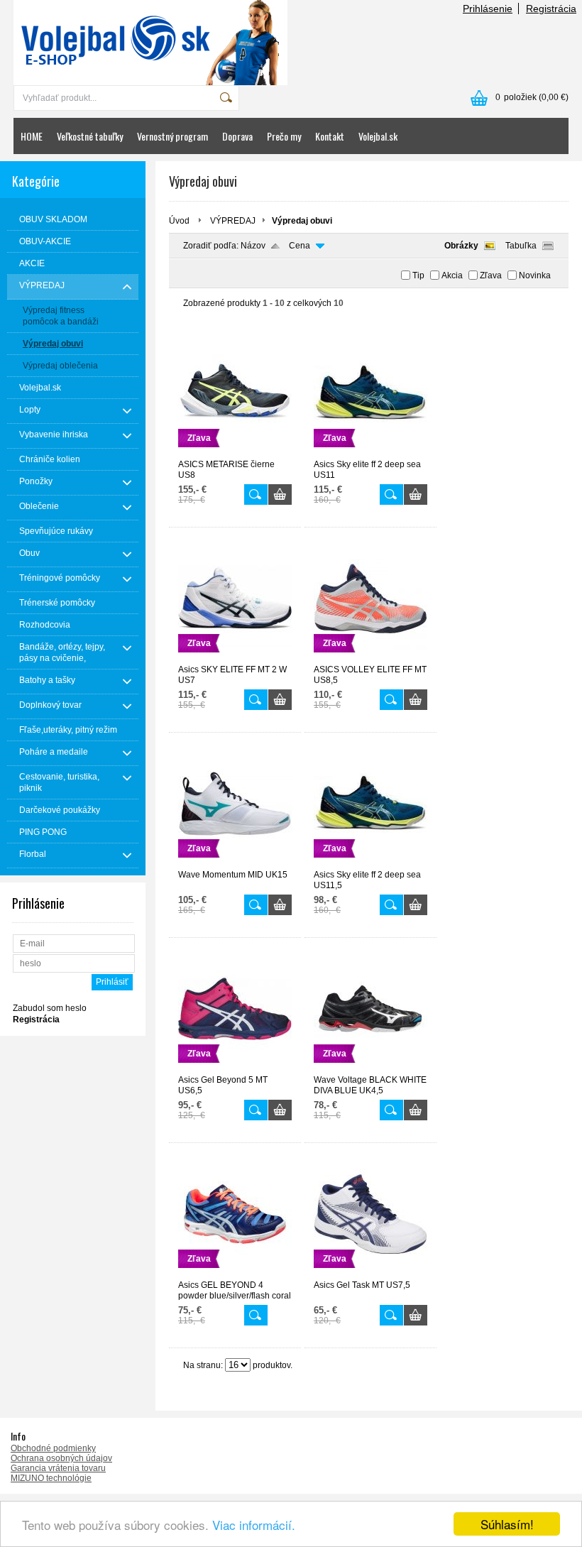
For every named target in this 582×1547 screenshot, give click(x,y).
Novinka (535, 275)
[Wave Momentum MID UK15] (235, 863)
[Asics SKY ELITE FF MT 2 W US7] (235, 658)
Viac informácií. (253, 1525)
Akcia (452, 275)
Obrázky (461, 246)
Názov (253, 246)
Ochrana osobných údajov (61, 1458)
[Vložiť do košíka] (280, 494)
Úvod (179, 221)
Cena (299, 246)
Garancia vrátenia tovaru (58, 1468)
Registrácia (551, 8)
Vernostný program (172, 136)
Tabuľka (521, 246)
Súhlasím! (507, 1524)
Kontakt (329, 136)
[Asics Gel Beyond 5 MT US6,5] (235, 1068)
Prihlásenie (487, 8)
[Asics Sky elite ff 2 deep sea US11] (370, 453)
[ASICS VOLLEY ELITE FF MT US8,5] (370, 658)
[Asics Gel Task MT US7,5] (370, 1274)
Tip (418, 275)
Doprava (237, 136)
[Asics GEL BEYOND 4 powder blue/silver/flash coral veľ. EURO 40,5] (235, 1274)
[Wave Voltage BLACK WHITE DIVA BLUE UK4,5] (370, 1068)
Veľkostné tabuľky (90, 136)
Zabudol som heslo (50, 1008)
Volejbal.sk (377, 136)
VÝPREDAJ (233, 221)
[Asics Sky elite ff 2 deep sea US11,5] (370, 863)
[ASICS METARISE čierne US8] (235, 453)
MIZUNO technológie (51, 1478)
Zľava (491, 275)
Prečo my (284, 136)
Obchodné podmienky (53, 1448)
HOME (32, 136)
